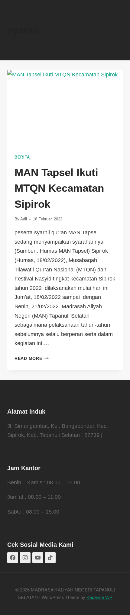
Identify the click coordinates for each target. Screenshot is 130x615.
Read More (30, 358)
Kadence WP (99, 597)
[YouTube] (37, 557)
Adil (23, 219)
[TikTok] (50, 557)
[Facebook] (12, 557)
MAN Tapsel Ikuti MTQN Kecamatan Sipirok (59, 188)
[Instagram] (25, 557)
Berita (22, 157)
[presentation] (65, 108)
